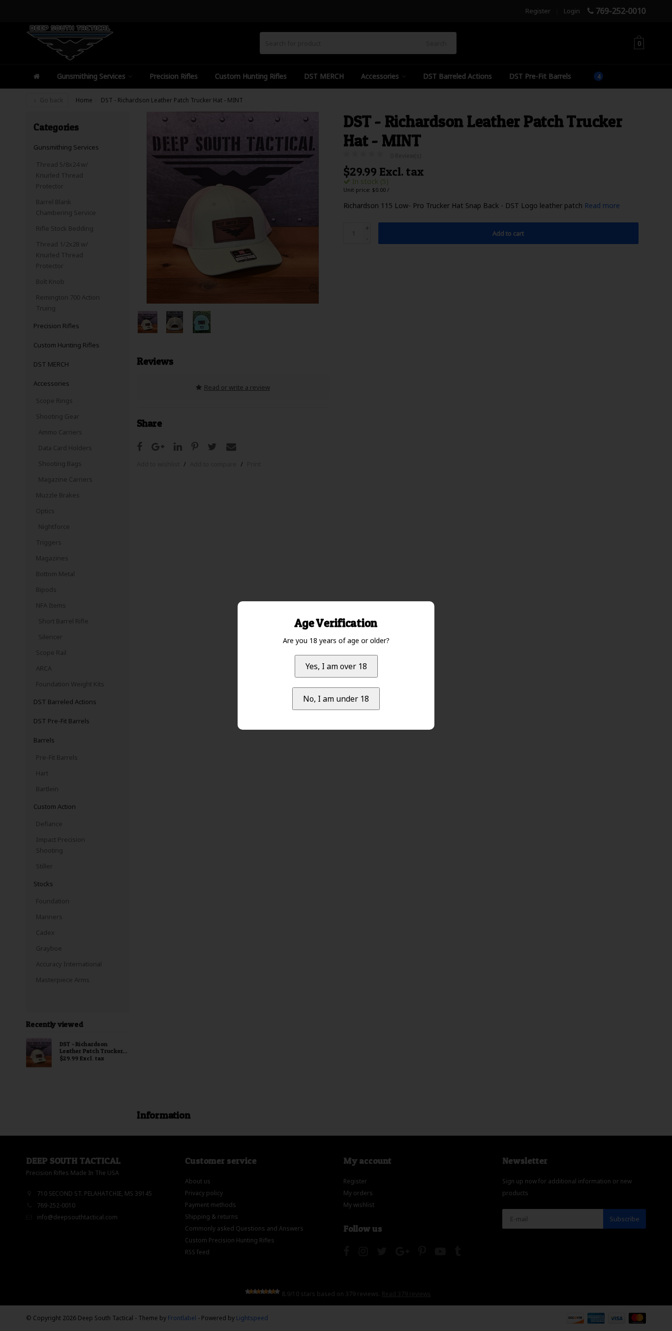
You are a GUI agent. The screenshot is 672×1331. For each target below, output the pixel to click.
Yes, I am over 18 (336, 666)
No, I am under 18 (336, 698)
